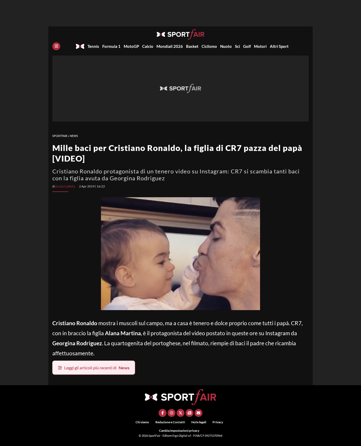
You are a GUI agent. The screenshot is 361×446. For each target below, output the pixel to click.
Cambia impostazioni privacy (179, 431)
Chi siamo (142, 422)
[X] (180, 413)
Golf (247, 46)
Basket (192, 46)
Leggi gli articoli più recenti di (96, 367)
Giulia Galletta (65, 186)
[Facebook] (162, 413)
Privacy (217, 422)
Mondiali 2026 (169, 46)
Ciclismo (209, 46)
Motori (260, 46)
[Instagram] (171, 413)
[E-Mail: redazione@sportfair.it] (198, 413)
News (74, 135)
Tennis (93, 46)
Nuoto (226, 46)
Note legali (198, 422)
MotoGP (131, 46)
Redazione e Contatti (170, 422)
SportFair (59, 135)
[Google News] (189, 413)
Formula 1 (111, 46)
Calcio (147, 46)
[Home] (80, 46)
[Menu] (56, 46)
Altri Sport (279, 46)
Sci (237, 46)
